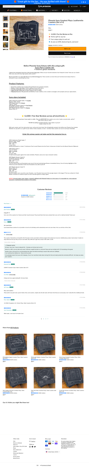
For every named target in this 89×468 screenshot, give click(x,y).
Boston (28, 107)
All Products (14, 327)
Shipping (50, 45)
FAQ (14, 441)
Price (49, 28)
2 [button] (43, 318)
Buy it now (67, 53)
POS (37, 465)
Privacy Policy (16, 456)
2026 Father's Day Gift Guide (20, 446)
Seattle (29, 100)
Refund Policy (16, 458)
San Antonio (29, 105)
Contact (15, 451)
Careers (15, 454)
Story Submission (17, 449)
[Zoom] (26, 33)
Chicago (23, 103)
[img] (7, 207)
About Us (15, 444)
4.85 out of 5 (32, 195)
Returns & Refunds (17, 443)
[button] (51, 24)
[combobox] (14, 6)
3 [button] (45, 318)
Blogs (14, 448)
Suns (35, 72)
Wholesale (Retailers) (18, 453)
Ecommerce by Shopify (46, 465)
